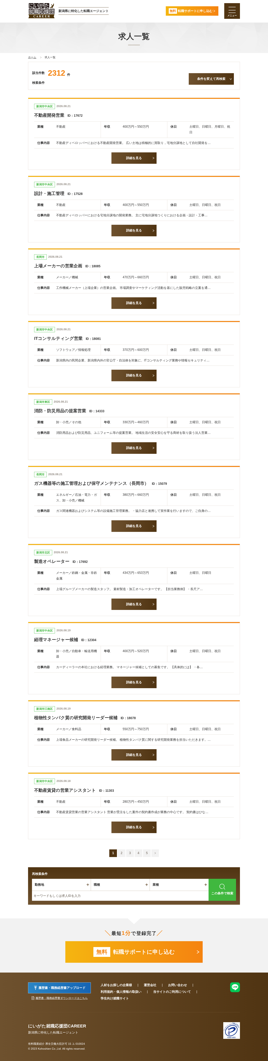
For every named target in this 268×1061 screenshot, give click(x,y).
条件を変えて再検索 (211, 78)
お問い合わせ (177, 985)
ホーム (32, 57)
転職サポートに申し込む (135, 952)
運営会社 (150, 985)
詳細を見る (134, 158)
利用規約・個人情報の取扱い (121, 991)
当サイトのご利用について (172, 991)
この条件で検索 (222, 893)
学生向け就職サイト (115, 998)
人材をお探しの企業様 (116, 985)
